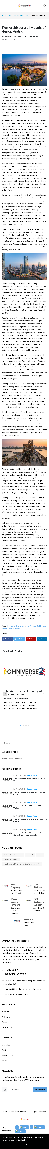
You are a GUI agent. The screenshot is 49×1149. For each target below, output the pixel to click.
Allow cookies (24, 1145)
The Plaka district (11, 859)
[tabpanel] (24, 688)
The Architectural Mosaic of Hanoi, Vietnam (29, 807)
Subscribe (40, 1089)
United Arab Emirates (13, 855)
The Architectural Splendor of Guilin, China (30, 820)
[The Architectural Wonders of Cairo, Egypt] (7, 793)
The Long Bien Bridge (16, 626)
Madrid (30, 855)
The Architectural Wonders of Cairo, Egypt (30, 793)
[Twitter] (24, 1127)
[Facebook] (17, 1127)
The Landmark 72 (15, 628)
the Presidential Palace (36, 626)
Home (4, 15)
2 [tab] (23, 725)
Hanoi (4, 628)
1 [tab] (20, 725)
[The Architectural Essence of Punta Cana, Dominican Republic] (7, 833)
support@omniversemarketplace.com (23, 989)
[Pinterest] (39, 1127)
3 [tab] (26, 725)
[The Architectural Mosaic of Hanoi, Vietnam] (7, 806)
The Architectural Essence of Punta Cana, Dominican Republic (29, 834)
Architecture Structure (18, 15)
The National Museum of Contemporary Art (22, 864)
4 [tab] (28, 725)
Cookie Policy (23, 1140)
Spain (40, 855)
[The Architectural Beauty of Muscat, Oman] (7, 779)
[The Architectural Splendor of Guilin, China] (7, 820)
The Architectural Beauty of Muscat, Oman (23, 692)
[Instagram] (31, 1127)
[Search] (45, 5)
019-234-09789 (15, 974)
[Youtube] (20, 1131)
